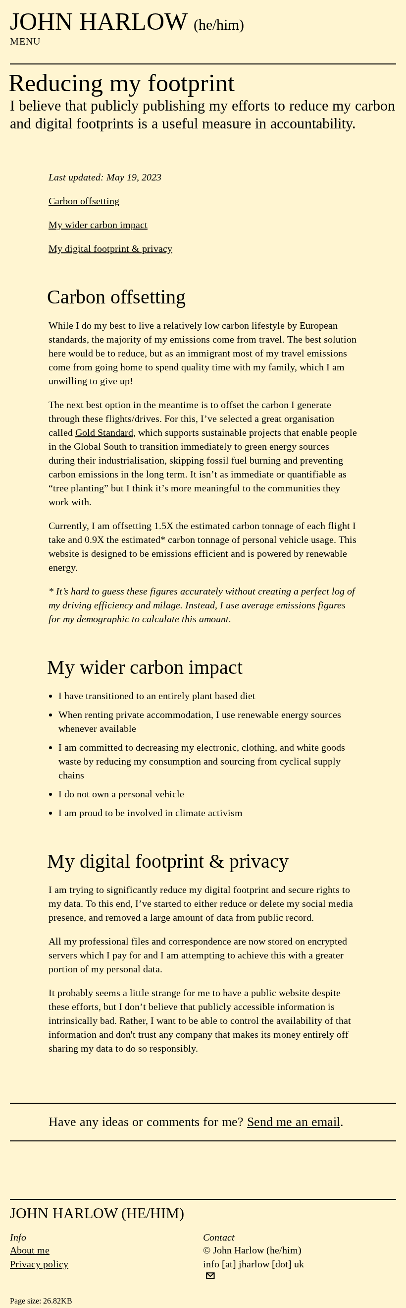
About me (30, 1250)
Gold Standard (104, 432)
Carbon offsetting (84, 200)
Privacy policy (39, 1263)
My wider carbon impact (98, 224)
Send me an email (293, 1122)
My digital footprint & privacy (110, 248)
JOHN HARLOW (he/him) (97, 1213)
